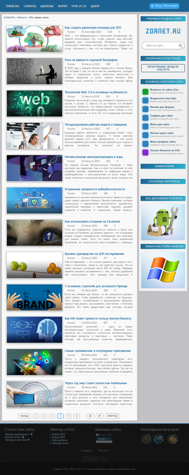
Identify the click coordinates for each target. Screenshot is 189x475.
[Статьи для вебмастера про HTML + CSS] (159, 444)
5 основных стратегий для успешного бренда (96, 286)
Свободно (86, 450)
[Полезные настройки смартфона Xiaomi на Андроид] (163, 239)
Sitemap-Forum (60, 443)
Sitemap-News (60, 440)
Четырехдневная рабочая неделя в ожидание (96, 124)
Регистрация (170, 5)
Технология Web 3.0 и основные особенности (96, 92)
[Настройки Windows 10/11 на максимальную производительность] (163, 287)
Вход (158, 5)
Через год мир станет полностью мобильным (96, 383)
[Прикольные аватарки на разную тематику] (173, 444)
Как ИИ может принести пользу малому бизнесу (98, 318)
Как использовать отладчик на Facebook (92, 221)
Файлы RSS (58, 434)
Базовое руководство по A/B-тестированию (94, 254)
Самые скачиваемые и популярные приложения (97, 351)
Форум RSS (58, 437)
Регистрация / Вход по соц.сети (162, 68)
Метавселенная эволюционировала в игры (94, 157)
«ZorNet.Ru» (80, 469)
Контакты (103, 450)
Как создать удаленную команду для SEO (93, 27)
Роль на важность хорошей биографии (91, 60)
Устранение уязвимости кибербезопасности (95, 189)
